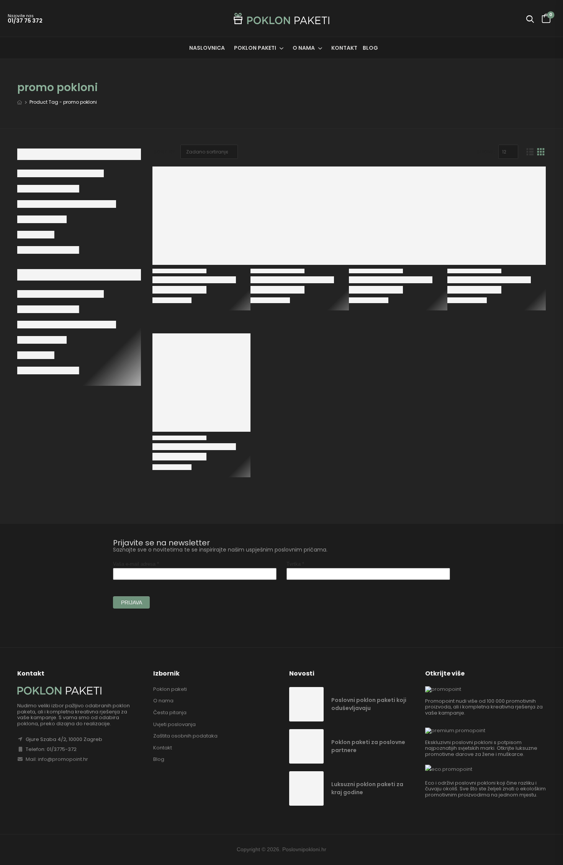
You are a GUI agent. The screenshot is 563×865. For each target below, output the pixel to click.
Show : (485, 151)
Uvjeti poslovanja (174, 724)
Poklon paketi (255, 48)
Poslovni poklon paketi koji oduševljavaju (368, 704)
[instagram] (542, 849)
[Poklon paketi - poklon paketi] (281, 18)
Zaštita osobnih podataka (185, 735)
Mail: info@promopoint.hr (56, 759)
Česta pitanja (170, 712)
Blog (370, 48)
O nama (304, 48)
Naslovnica (207, 48)
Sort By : (165, 151)
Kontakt (344, 48)
